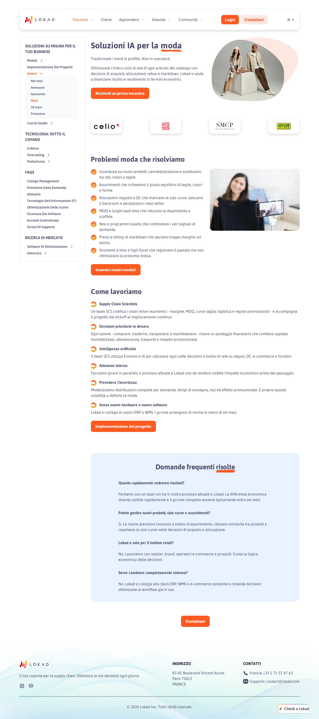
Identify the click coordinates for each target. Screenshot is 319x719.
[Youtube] (30, 685)
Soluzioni (80, 19)
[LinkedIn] (22, 685)
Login (230, 19)
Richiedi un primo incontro (120, 93)
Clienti (106, 19)
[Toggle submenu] (91, 20)
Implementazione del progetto (123, 426)
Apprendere (129, 19)
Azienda (159, 19)
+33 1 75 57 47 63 (278, 673)
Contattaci (254, 19)
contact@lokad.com (283, 681)
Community (188, 19)
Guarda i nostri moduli (116, 269)
